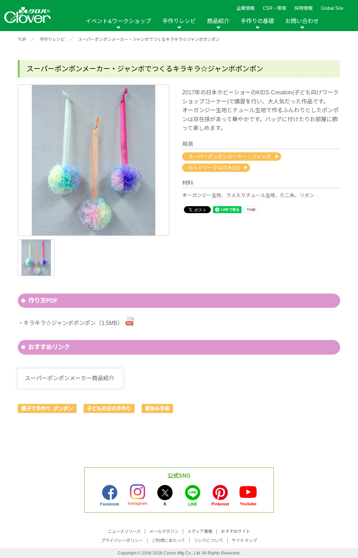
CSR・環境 (274, 8)
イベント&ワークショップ (118, 21)
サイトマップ (244, 540)
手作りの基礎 (257, 21)
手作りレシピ (179, 21)
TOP (22, 39)
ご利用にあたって (168, 540)
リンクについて (208, 540)
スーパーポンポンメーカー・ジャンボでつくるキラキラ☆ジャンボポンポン (149, 39)
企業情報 (245, 8)
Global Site (332, 8)
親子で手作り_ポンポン (47, 408)
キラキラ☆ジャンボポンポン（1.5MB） (73, 323)
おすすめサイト (235, 531)
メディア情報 (199, 531)
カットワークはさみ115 (214, 168)
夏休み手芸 (157, 408)
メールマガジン (164, 531)
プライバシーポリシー (122, 540)
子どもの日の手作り (109, 408)
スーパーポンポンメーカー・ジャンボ (229, 156)
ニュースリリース (124, 531)
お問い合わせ (302, 21)
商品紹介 (218, 21)
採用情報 (303, 8)
